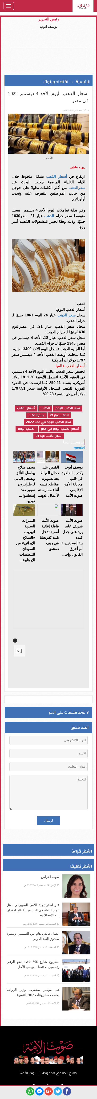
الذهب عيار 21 (59, 415)
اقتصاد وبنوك (55, 82)
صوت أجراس (50, 877)
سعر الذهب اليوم (68, 408)
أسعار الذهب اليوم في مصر (60, 429)
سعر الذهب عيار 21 (48, 436)
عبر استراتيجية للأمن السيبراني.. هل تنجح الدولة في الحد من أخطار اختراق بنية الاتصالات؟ (33, 910)
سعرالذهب (77, 188)
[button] (15, 640)
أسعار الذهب (56, 176)
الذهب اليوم (26, 429)
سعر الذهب (66, 315)
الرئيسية (83, 82)
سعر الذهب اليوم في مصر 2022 (48, 422)
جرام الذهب (36, 415)
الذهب (48, 216)
